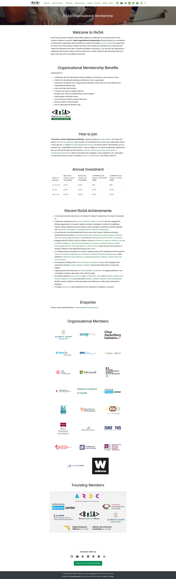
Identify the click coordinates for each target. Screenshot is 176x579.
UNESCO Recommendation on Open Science (81, 246)
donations (97, 156)
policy (105, 235)
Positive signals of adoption (81, 265)
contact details (105, 139)
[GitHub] (72, 557)
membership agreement (66, 142)
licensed (93, 573)
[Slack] (83, 557)
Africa (99, 276)
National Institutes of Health (87, 391)
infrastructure (97, 235)
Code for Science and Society (94, 150)
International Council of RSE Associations (107, 238)
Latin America (77, 276)
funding (110, 235)
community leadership (84, 235)
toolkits (92, 249)
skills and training (61, 238)
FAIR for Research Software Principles (90, 262)
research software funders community (90, 221)
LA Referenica (91, 276)
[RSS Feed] (104, 557)
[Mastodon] (93, 557)
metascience (76, 238)
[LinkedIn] (88, 557)
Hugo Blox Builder (76, 576)
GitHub (112, 576)
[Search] (145, 3)
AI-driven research (106, 43)
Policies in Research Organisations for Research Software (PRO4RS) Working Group (86, 254)
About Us (86, 156)
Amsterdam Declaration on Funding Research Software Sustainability (83, 230)
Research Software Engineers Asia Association (102, 279)
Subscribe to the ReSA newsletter (88, 563)
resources (65, 287)
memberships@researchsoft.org (82, 145)
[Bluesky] (99, 557)
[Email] (77, 557)
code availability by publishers (91, 270)
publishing (118, 235)
